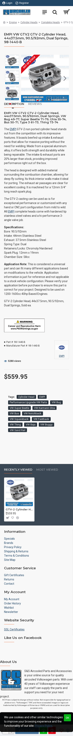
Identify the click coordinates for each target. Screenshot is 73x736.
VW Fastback (41, 419)
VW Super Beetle (19, 407)
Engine (13, 22)
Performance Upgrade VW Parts (28, 402)
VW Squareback (19, 419)
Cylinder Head (26, 396)
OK (67, 717)
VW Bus (14, 413)
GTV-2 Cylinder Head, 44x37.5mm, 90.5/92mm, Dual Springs (19, 509)
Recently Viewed (18, 469)
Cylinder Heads (29, 22)
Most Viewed (47, 469)
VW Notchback (32, 413)
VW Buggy (46, 424)
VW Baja (30, 424)
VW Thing (15, 424)
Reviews (35, 104)
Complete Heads (50, 22)
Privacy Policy (43, 725)
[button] (25, 78)
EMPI (13, 129)
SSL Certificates (14, 629)
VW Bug (56, 402)
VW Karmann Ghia (44, 407)
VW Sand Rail (17, 430)
